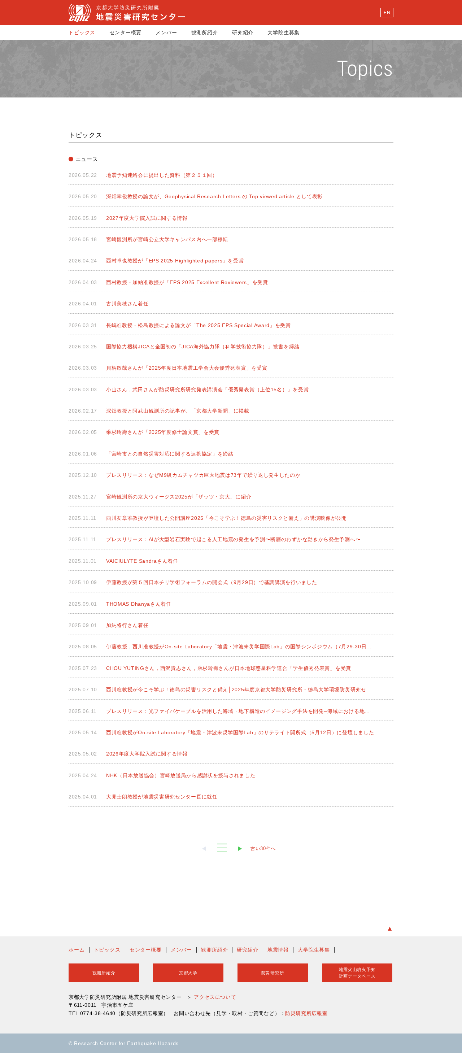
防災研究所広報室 (306, 1013)
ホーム (77, 950)
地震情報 (278, 950)
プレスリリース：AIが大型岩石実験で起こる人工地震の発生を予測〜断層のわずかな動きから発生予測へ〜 (233, 539)
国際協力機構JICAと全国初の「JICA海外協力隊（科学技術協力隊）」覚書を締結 (203, 346)
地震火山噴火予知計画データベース (357, 973)
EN (387, 12)
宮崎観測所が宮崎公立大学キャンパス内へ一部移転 (167, 239)
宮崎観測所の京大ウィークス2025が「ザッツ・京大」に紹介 (178, 497)
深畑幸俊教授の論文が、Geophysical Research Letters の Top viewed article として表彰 (214, 196)
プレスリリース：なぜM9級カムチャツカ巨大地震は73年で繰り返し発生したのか (203, 475)
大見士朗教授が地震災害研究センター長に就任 (162, 797)
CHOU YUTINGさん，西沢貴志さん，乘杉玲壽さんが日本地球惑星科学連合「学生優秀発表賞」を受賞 (228, 668)
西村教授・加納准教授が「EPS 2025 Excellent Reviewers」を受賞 (187, 282)
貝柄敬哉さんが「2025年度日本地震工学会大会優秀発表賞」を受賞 (186, 368)
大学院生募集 (283, 32)
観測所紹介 (204, 32)
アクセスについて (215, 997)
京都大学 (188, 972)
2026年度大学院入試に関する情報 (147, 754)
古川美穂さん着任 (127, 303)
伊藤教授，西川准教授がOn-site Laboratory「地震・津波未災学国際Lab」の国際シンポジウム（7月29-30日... (239, 646)
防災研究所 (272, 972)
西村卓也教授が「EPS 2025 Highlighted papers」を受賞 (175, 261)
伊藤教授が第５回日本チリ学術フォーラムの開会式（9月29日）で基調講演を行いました (211, 582)
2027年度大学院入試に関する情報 (147, 218)
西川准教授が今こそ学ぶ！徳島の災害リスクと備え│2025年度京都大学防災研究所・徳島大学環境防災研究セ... (238, 689)
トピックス (82, 32)
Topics (365, 68)
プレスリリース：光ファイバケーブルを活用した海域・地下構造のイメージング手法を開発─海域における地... (238, 711)
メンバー (166, 32)
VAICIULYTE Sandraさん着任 (142, 561)
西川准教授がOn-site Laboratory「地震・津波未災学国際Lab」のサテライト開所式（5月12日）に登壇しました (240, 732)
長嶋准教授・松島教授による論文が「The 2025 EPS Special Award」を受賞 (198, 325)
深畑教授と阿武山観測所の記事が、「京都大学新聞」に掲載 (177, 411)
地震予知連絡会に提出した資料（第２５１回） (162, 175)
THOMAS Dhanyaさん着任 (138, 604)
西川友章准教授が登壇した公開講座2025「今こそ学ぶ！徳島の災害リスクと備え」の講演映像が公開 (226, 518)
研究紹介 (242, 32)
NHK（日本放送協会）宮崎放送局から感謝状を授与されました (180, 775)
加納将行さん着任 (127, 625)
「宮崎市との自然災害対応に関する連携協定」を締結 (170, 454)
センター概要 (125, 32)
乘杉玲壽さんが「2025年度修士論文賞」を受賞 (162, 432)
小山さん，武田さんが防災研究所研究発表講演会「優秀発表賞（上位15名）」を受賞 (207, 389)
